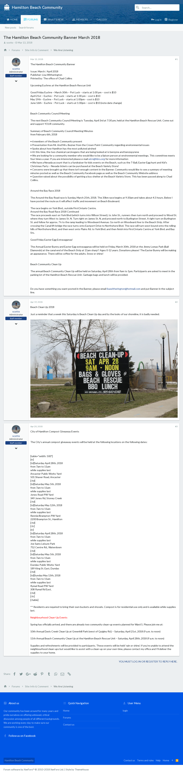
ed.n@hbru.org (96, 158)
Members (82, 19)
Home (14, 19)
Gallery (102, 19)
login (125, 710)
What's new (55, 19)
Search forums (26, 27)
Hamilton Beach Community (19, 760)
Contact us (68, 724)
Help (158, 760)
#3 (176, 426)
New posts (10, 27)
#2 (176, 302)
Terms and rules (145, 760)
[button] (66, 19)
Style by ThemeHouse (77, 769)
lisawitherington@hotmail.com (123, 288)
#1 (176, 59)
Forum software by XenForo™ (34, 769)
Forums (33, 19)
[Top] (172, 760)
